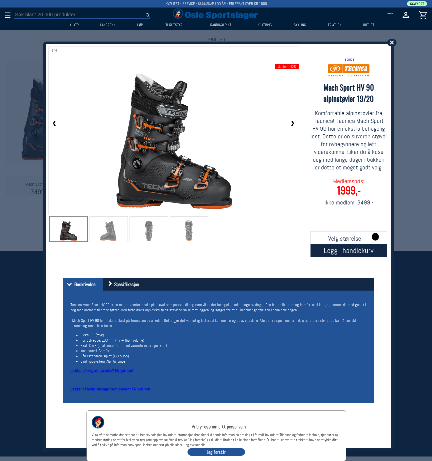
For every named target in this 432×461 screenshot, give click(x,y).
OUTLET (368, 25)
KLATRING (265, 25)
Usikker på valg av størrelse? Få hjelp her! (101, 370)
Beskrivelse (84, 284)
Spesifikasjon (125, 284)
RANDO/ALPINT (220, 25)
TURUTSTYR (174, 25)
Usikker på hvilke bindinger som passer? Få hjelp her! (110, 389)
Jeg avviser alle (195, 444)
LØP (140, 25)
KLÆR (74, 25)
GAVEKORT (417, 3)
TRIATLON (335, 25)
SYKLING (300, 25)
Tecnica (348, 59)
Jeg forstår (216, 452)
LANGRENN (108, 25)
